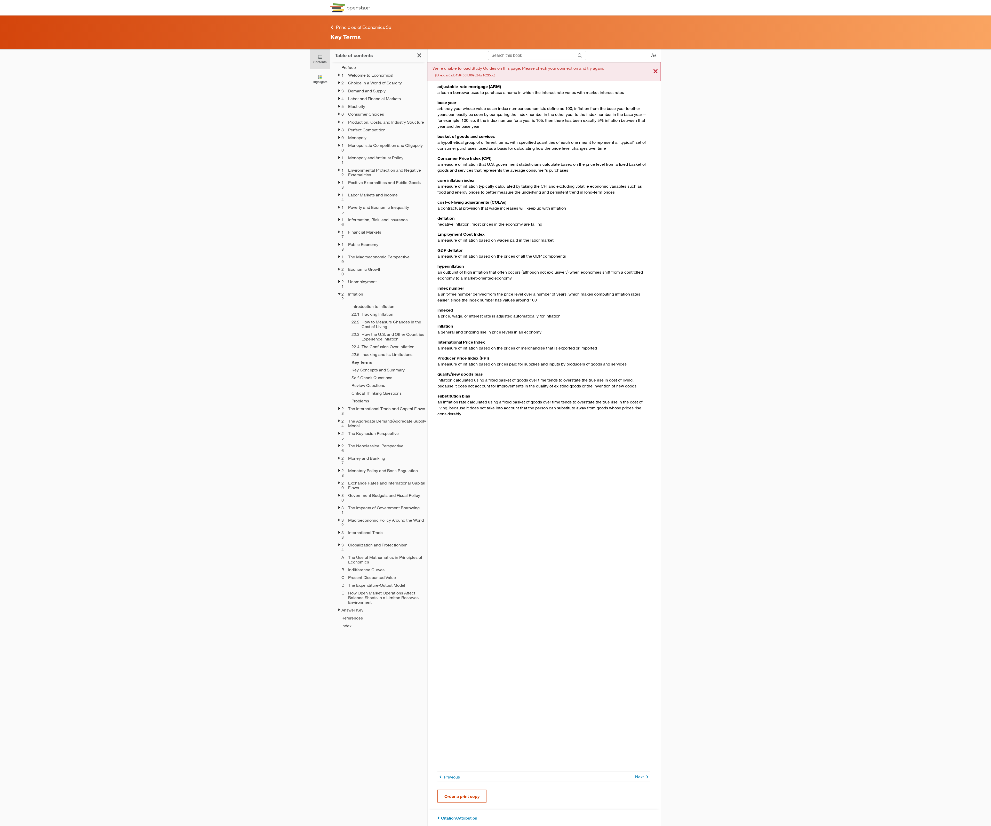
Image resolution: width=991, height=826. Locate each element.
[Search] (580, 55)
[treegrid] (378, 346)
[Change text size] (654, 55)
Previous (452, 776)
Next (639, 776)
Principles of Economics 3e (363, 27)
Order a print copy (461, 796)
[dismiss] (655, 71)
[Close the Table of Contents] (419, 55)
